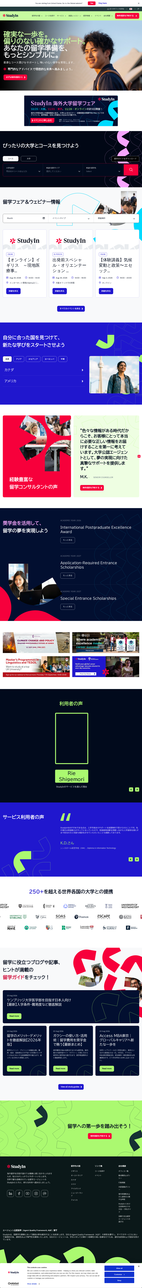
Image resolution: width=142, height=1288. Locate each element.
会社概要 (107, 16)
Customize (118, 1274)
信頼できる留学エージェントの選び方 (124, 1219)
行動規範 (122, 1182)
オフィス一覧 (123, 1171)
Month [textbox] (10, 218)
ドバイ (73, 1184)
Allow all (119, 1268)
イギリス (74, 1171)
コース (10, 158)
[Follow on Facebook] (19, 1193)
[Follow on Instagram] (36, 1193)
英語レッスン (73, 16)
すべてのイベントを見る (70, 308)
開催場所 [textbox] (101, 218)
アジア (19, 359)
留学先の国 (36, 16)
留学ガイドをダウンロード (125, 158)
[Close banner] (139, 1266)
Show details (32, 1284)
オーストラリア (77, 1175)
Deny (119, 1280)
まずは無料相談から (14, 77)
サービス (60, 16)
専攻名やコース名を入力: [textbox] (16, 171)
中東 (63, 359)
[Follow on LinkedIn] (10, 1193)
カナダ (73, 1180)
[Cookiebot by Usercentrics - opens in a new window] (13, 1284)
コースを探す (50, 16)
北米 (7, 359)
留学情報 (86, 16)
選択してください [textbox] (53, 171)
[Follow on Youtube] (27, 1193)
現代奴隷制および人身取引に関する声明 (124, 1197)
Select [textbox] (89, 171)
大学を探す (10, 168)
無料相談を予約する (125, 15)
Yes (91, 3)
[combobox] (23, 171)
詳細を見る (13, 291)
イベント (98, 16)
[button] (139, 456)
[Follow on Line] (44, 1193)
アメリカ (74, 1200)
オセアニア (33, 359)
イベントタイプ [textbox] (59, 218)
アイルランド (76, 1188)
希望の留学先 (91, 168)
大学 (29, 158)
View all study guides (70, 1086)
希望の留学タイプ (53, 168)
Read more (14, 1016)
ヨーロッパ (49, 359)
